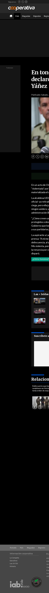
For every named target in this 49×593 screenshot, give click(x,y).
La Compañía (14, 558)
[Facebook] (19, 2)
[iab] (19, 590)
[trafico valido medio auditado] (36, 586)
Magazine (26, 16)
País (17, 16)
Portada (13, 548)
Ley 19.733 (14, 563)
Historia (13, 566)
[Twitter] (22, 2)
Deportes (37, 16)
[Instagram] (26, 2)
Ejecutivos (13, 561)
